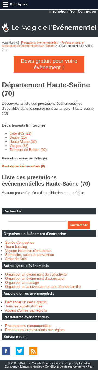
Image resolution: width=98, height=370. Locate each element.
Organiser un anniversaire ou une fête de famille (43, 287)
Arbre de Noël (16, 259)
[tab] (49, 158)
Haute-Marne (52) (23, 142)
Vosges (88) (19, 146)
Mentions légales (31, 366)
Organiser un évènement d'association (35, 278)
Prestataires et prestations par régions (35, 330)
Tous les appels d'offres (23, 306)
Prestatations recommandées (28, 326)
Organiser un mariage (22, 282)
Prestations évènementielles (39, 42)
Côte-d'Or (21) (20, 133)
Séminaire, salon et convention (29, 255)
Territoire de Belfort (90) (28, 150)
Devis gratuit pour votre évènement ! (49, 64)
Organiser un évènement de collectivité (36, 274)
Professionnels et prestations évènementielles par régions (43, 44)
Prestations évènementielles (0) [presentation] (24, 158)
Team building (16, 247)
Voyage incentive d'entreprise (28, 251)
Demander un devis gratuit (26, 302)
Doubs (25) (18, 137)
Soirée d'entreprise (19, 242)
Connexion (87, 11)
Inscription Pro (62, 11)
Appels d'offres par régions (26, 310)
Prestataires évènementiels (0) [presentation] (23, 166)
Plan (90, 366)
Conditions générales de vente (65, 366)
